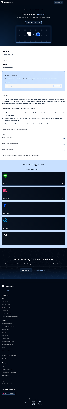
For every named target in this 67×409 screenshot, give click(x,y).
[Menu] (65, 2)
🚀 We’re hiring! (6, 307)
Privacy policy (5, 310)
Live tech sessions (7, 369)
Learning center (6, 375)
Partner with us (6, 304)
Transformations (6, 338)
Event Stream (5, 329)
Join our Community (9, 393)
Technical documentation (9, 372)
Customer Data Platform (8, 326)
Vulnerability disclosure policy (10, 316)
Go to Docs (5, 359)
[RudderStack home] (7, 2)
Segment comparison (8, 381)
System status (6, 350)
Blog (3, 366)
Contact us (5, 301)
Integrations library (7, 324)
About (3, 298)
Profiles (4, 332)
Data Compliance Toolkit (8, 341)
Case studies (5, 378)
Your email (7, 83)
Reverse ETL (5, 335)
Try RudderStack (8, 67)
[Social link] (3, 291)
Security (4, 347)
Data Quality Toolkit (7, 344)
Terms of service (6, 313)
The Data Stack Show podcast (10, 384)
